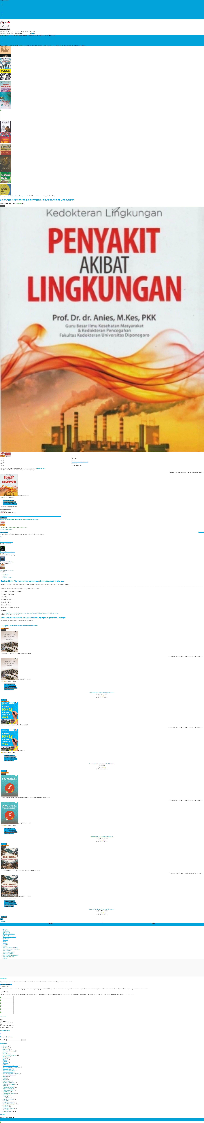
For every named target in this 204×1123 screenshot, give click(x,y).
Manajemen (6, 1081)
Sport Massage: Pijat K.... (7, 570)
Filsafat (5, 941)
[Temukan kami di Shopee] (7, 1007)
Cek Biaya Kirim (7, 6)
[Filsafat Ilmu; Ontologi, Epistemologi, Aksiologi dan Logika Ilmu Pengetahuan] (5, 108)
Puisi (4, 1096)
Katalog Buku (7, 17)
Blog (4, 1052)
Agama (5, 929)
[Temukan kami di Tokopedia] (7, 1010)
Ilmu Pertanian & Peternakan (11, 955)
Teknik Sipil (6, 1110)
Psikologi (5, 1094)
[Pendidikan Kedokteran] (2, 560)
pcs (1, 919)
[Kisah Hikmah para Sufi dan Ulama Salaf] (5, 143)
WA (8, 41)
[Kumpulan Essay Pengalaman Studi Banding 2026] (9, 723)
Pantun (8, 1097)
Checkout (153, 923)
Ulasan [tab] (5, 576)
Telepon (9, 502)
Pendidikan (6, 1091)
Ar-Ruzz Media (8, 613)
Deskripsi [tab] (5, 574)
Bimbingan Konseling (9, 934)
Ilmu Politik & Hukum (8, 956)
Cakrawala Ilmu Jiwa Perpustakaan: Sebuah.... (102, 692)
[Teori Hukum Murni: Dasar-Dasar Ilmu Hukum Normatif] (5, 57)
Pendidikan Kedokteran (6, 562)
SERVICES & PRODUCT (9, 14)
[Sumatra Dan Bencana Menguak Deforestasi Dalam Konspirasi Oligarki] (9, 869)
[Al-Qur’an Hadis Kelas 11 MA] (5, 183)
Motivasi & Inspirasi (8, 1087)
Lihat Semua (8, 984)
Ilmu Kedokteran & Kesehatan (14, 196)
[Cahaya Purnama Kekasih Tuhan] (5, 194)
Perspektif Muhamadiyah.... (7, 552)
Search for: (3, 1040)
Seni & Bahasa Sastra (9, 1104)
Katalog (5, 8)
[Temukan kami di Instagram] (7, 1004)
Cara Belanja (6, 5)
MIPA (4, 1085)
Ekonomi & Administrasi (9, 937)
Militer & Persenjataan (9, 1084)
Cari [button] (33, 33)
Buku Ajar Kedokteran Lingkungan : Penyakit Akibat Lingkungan (37, 199)
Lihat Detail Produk (9, 689)
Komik (5, 1079)
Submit (2, 984)
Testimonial (6, 15)
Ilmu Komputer (7, 950)
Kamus (5, 958)
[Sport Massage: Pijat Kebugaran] (2, 569)
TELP (9, 40)
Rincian (51, 923)
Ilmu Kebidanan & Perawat (10, 947)
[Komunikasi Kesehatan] (2, 540)
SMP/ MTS (6, 1107)
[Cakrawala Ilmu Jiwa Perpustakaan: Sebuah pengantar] (9, 652)
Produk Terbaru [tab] (7, 577)
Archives (2, 1117)
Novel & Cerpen (7, 1088)
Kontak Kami (52, 35)
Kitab (4, 1078)
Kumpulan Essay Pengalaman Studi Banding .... (102, 764)
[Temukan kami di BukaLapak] (7, 1013)
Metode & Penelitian (8, 1082)
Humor (5, 946)
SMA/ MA (5, 1105)
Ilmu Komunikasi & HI (9, 952)
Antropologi (6, 932)
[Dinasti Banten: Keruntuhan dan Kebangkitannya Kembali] (5, 154)
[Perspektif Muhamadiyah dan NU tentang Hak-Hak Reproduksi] (2, 550)
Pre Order (3, 699)
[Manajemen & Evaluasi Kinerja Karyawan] (5, 68)
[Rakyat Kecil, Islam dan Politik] (5, 80)
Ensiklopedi (6, 938)
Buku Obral (6, 935)
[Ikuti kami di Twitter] (7, 1001)
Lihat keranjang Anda (6, 529)
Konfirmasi (6, 9)
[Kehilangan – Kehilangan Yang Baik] (5, 120)
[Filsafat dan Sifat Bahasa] (5, 171)
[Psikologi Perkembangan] (5, 91)
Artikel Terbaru (7, 18)
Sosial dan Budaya (8, 1108)
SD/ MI (5, 1100)
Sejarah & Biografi (8, 1102)
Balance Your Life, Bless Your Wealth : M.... (102, 836)
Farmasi (5, 940)
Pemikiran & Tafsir (8, 1090)
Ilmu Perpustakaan (8, 953)
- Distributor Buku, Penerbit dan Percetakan (16, 1120)
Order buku (6, 11)
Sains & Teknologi (8, 1099)
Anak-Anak (6, 931)
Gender (5, 943)
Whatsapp (10, 503)
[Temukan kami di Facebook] (7, 998)
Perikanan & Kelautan (9, 1093)
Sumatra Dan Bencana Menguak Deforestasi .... (102, 909)
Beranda (6, 3)
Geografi (5, 944)
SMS (8, 38)
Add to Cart (3, 517)
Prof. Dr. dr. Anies (53, 613)
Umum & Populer (7, 1111)
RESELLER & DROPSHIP (9, 12)
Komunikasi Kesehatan (6, 542)
